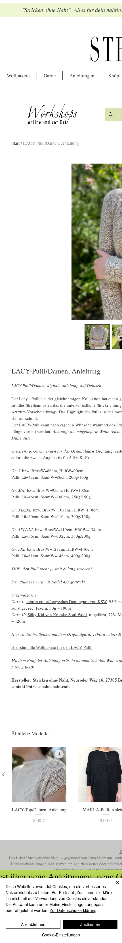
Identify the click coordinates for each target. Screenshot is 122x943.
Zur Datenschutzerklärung (73, 910)
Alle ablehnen (33, 924)
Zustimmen (90, 924)
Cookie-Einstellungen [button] (61, 935)
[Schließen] (114, 886)
